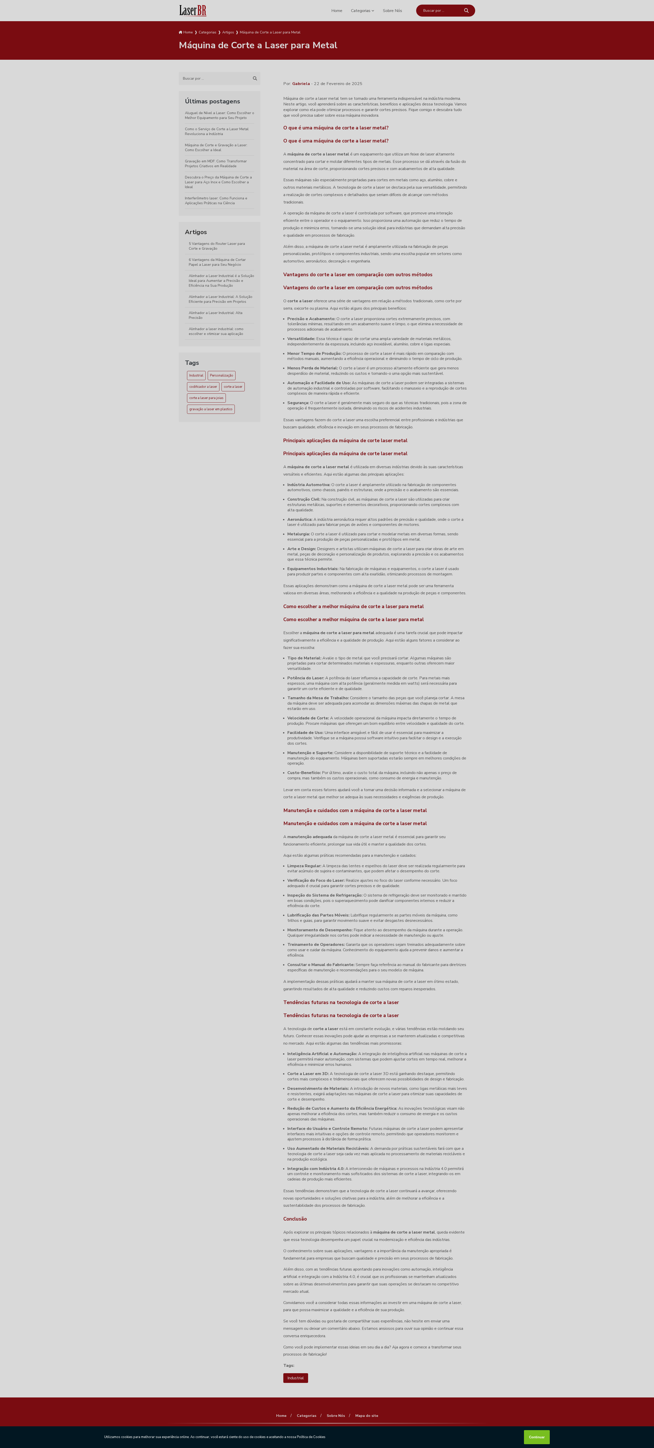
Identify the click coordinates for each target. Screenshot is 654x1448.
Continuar (537, 1437)
